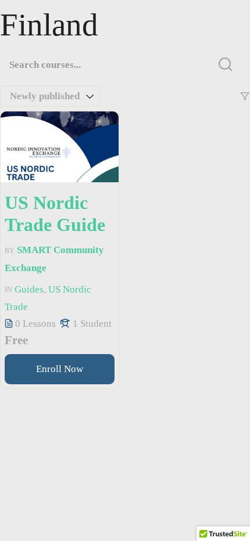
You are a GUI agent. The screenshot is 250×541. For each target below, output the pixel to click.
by (10, 251)
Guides (29, 289)
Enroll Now (59, 368)
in (8, 290)
